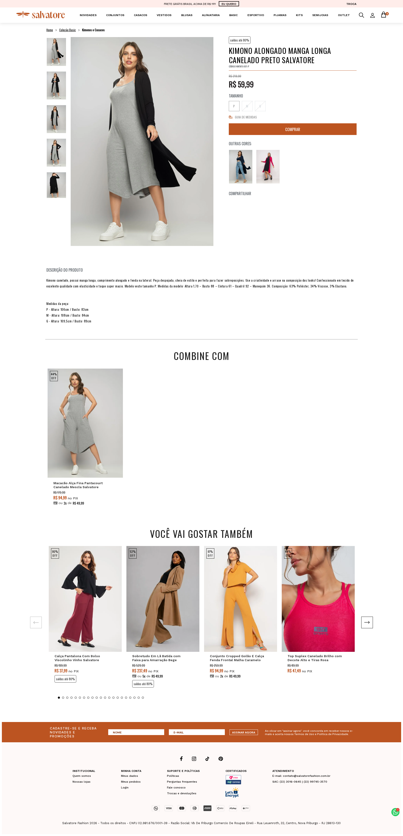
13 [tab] (109, 698)
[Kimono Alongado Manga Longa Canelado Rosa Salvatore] (268, 167)
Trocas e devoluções (181, 793)
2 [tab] (63, 698)
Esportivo (255, 15)
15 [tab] (118, 698)
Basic (233, 15)
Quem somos (82, 775)
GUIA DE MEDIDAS (246, 116)
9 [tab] (92, 698)
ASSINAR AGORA (243, 732)
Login (125, 787)
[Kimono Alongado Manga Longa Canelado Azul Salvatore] (240, 167)
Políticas (173, 775)
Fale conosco (176, 787)
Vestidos (164, 15)
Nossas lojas (81, 781)
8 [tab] (88, 698)
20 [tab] (139, 698)
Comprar (293, 129)
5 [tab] (76, 698)
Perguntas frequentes (182, 781)
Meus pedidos (131, 781)
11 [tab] (101, 698)
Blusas (186, 15)
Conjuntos (115, 15)
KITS (299, 15)
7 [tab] (84, 698)
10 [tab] (97, 698)
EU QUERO (229, 3)
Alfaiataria (211, 15)
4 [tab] (71, 698)
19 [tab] (134, 698)
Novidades (88, 15)
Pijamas (280, 15)
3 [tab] (67, 698)
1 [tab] (59, 698)
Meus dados (129, 775)
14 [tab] (113, 698)
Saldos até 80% (239, 40)
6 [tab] (80, 698)
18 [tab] (130, 698)
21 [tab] (143, 698)
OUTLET (344, 15)
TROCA (351, 3)
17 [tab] (126, 698)
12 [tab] (105, 698)
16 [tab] (122, 698)
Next (367, 622)
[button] (395, 812)
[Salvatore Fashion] (40, 17)
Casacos (140, 15)
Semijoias (320, 15)
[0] (383, 15)
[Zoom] (56, 51)
